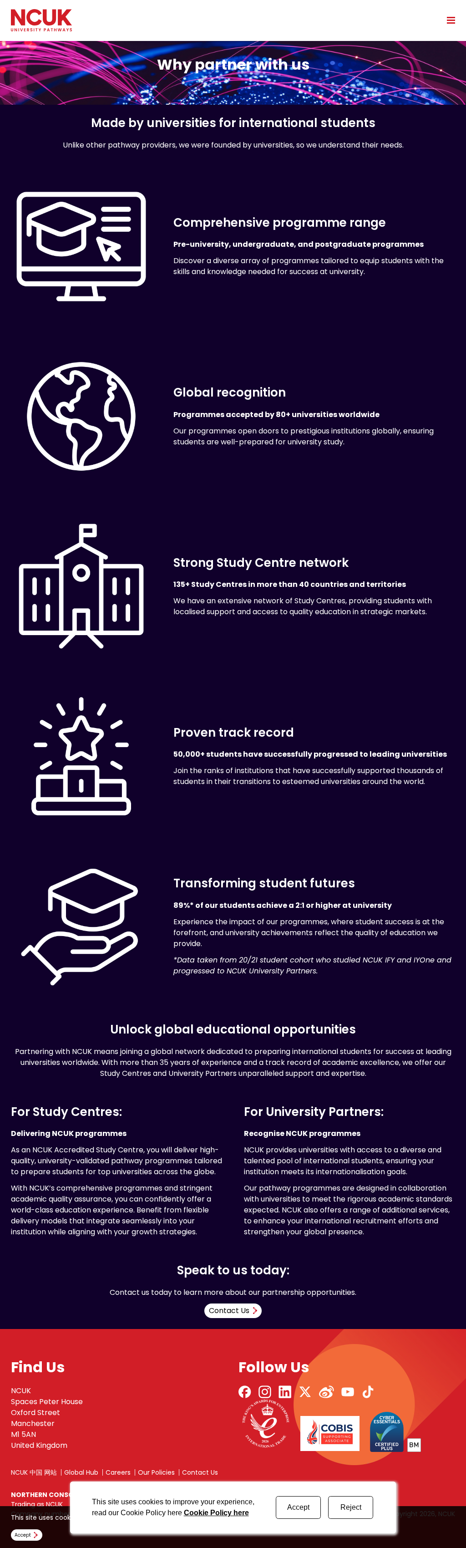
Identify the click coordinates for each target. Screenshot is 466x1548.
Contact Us (200, 1472)
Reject (350, 1507)
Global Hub (81, 1472)
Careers (118, 1472)
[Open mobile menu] (448, 20)
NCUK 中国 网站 (34, 1472)
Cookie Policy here (216, 1513)
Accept (298, 1507)
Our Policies (156, 1472)
